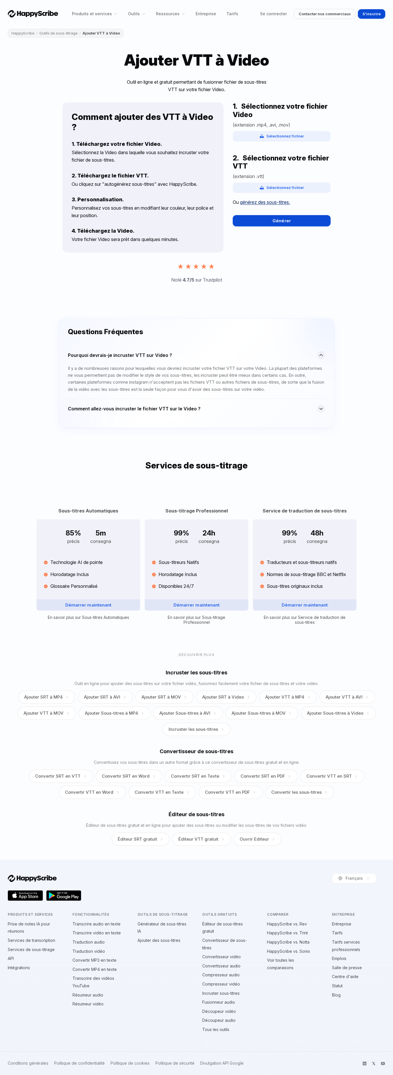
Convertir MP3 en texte (95, 960)
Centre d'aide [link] (345, 976)
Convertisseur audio (221, 965)
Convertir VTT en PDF (227, 792)
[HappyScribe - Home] (33, 13)
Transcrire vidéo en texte (97, 932)
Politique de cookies (130, 1063)
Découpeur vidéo (219, 1011)
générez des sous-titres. (265, 202)
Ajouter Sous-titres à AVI (184, 713)
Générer (281, 220)
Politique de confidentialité (79, 1063)
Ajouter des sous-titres (159, 940)
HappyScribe (23, 33)
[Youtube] (383, 1063)
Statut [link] (337, 985)
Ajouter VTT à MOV (44, 713)
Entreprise (206, 13)
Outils (134, 13)
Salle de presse (347, 967)
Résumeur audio (88, 994)
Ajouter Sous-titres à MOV (259, 713)
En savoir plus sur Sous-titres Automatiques (88, 617)
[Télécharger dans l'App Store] (25, 895)
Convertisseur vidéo (221, 956)
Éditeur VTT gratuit (198, 839)
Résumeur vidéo (88, 1003)
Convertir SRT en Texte (195, 776)
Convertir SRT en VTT (58, 776)
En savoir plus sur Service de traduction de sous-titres (305, 620)
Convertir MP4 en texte (95, 969)
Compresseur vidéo (221, 984)
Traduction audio (89, 942)
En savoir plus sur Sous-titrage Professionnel (196, 620)
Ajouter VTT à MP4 (284, 697)
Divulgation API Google (222, 1063)
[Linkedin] (364, 1063)
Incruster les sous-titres (193, 729)
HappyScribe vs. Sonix (288, 951)
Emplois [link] (339, 958)
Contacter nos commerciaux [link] (325, 14)
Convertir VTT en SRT (329, 776)
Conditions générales (28, 1063)
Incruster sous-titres (221, 993)
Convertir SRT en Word (126, 776)
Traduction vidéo (89, 951)
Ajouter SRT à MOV (161, 697)
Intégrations (19, 967)
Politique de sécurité (174, 1063)
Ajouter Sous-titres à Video (335, 713)
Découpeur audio (219, 1020)
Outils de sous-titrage (58, 33)
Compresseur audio (221, 974)
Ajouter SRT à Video (223, 697)
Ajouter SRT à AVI (102, 697)
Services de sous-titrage (31, 949)
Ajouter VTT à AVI (344, 697)
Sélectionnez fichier (285, 136)
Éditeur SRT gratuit (137, 839)
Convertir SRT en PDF (263, 776)
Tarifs (232, 13)
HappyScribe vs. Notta (288, 942)
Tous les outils (215, 1029)
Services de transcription (31, 940)
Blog (336, 994)
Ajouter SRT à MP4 (43, 697)
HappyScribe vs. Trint (287, 932)
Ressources (168, 13)
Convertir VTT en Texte (159, 792)
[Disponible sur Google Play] (63, 895)
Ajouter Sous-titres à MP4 (111, 713)
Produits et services (92, 13)
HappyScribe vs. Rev (287, 923)
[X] (373, 1063)
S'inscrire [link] (372, 14)
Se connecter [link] (273, 13)
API (11, 958)
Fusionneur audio (218, 1002)
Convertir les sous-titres (296, 792)
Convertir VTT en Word (89, 792)
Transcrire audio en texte (97, 923)
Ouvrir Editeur (254, 839)
